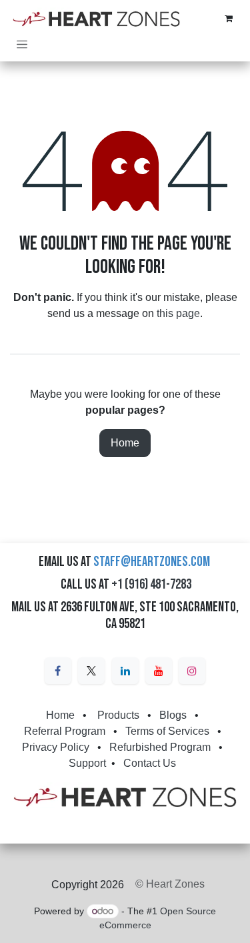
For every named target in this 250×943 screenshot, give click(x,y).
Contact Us (149, 763)
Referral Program (64, 731)
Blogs (173, 715)
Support (87, 763)
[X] (91, 670)
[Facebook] (58, 670)
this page (178, 313)
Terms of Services (167, 731)
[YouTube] (158, 670)
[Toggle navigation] (22, 44)
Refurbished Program (160, 747)
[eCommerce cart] (228, 18)
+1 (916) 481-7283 (151, 585)
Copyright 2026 (87, 884)
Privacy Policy (55, 747)
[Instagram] (192, 670)
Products (118, 715)
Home (125, 442)
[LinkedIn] (125, 670)
